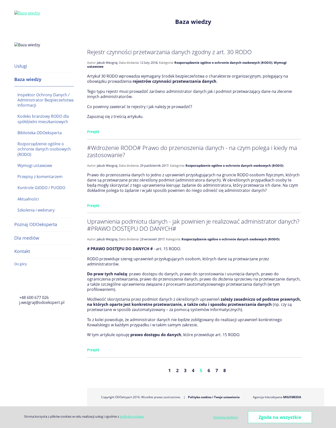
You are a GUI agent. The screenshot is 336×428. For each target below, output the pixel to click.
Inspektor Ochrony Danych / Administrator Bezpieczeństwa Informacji (45, 100)
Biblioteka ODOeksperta (39, 132)
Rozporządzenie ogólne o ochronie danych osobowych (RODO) (44, 149)
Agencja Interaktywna (267, 397)
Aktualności (28, 199)
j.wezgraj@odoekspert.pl (41, 302)
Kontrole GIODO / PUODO (41, 187)
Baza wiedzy (27, 79)
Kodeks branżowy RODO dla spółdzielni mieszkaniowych (43, 119)
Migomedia (292, 397)
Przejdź (93, 131)
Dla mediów (26, 238)
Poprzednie (140, 370)
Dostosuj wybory (225, 417)
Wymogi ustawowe (34, 165)
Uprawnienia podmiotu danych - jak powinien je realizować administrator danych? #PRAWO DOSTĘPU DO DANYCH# (193, 224)
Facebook (17, 284)
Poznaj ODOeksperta (35, 224)
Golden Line (31, 284)
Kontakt (22, 251)
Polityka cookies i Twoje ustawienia (214, 397)
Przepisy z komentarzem (39, 176)
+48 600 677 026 (34, 297)
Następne (253, 370)
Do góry (20, 264)
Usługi (20, 66)
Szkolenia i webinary (36, 210)
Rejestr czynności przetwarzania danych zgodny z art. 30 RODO (169, 52)
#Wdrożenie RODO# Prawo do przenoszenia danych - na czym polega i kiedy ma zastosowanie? (192, 151)
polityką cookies (131, 416)
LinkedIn (44, 284)
